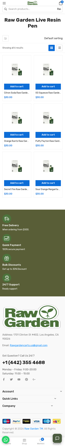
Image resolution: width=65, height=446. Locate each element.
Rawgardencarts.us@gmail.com (28, 345)
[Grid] (51, 48)
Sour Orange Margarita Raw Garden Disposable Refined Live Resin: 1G (48, 189)
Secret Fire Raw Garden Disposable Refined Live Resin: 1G (17, 189)
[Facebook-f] (3, 379)
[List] (59, 48)
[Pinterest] (26, 379)
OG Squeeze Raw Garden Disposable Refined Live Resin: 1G (48, 92)
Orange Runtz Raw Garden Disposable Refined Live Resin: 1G (17, 141)
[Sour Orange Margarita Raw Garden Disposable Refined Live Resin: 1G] (48, 166)
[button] (60, 3)
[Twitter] (11, 379)
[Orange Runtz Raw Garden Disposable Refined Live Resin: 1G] (17, 117)
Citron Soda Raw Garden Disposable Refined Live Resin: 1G (17, 92)
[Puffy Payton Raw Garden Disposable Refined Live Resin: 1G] (48, 117)
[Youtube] (19, 379)
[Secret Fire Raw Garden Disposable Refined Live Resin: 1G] (17, 166)
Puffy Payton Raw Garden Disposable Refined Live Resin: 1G (48, 141)
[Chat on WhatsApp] (5, 439)
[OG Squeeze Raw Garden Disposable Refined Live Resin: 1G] (48, 69)
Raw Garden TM (33, 428)
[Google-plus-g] (34, 379)
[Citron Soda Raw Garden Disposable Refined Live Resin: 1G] (17, 69)
